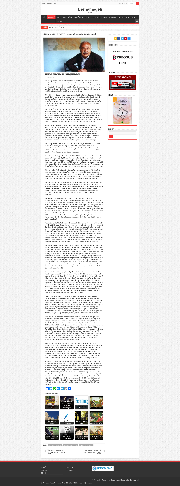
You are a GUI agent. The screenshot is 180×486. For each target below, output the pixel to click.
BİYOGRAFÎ (51, 17)
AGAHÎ (43, 3)
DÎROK (70, 17)
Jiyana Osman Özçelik (56, 27)
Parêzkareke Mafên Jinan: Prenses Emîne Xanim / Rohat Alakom (56, 451)
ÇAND (58, 17)
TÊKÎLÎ (55, 3)
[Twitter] (122, 4)
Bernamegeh (90, 9)
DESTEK (49, 3)
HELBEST (96, 17)
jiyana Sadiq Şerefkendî (70, 445)
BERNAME (121, 17)
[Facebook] (120, 4)
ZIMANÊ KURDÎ (78, 17)
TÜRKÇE (59, 21)
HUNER (64, 17)
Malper (47, 34)
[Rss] (119, 4)
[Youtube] (124, 4)
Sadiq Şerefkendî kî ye (86, 445)
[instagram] (126, 4)
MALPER (44, 17)
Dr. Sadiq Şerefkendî (55, 445)
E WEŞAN (88, 17)
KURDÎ (53, 34)
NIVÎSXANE (104, 17)
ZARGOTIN (112, 17)
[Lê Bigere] (137, 3)
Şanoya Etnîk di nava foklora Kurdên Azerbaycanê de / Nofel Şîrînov (92, 451)
